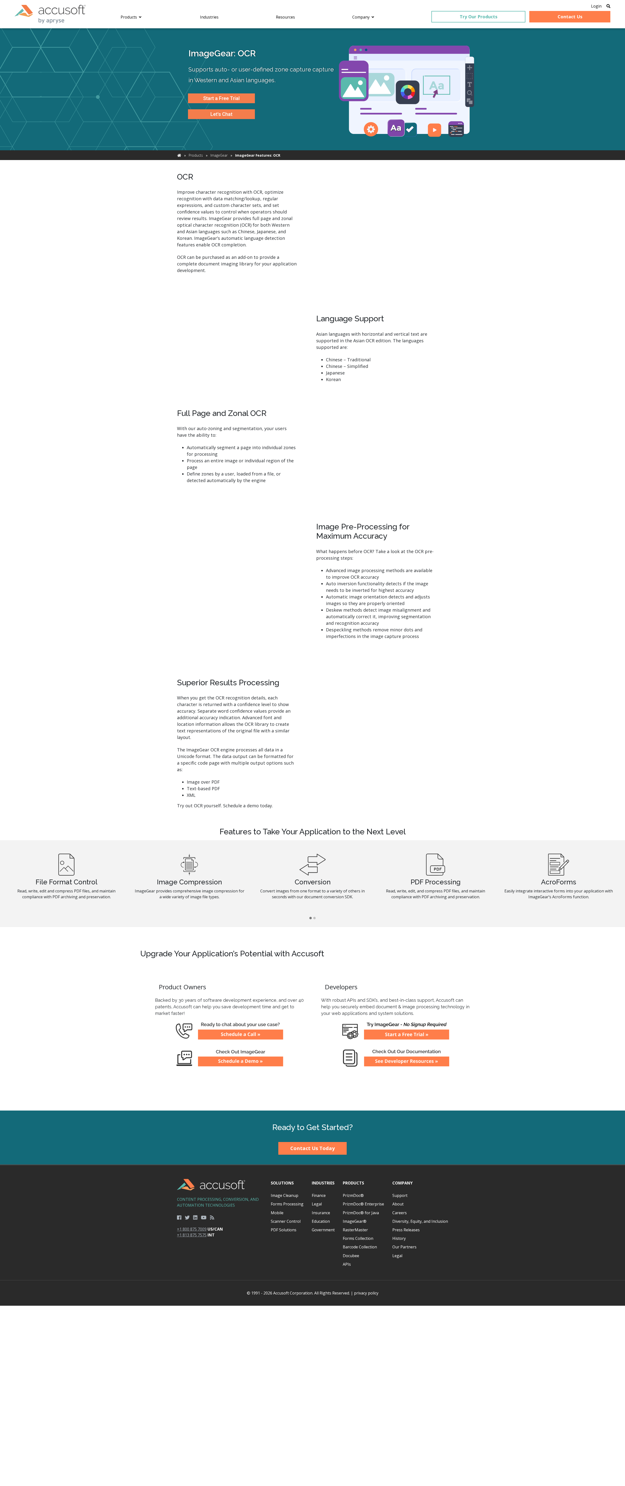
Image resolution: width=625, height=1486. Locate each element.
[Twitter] (187, 1217)
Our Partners (404, 1247)
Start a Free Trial (221, 98)
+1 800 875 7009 (192, 1229)
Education (321, 1221)
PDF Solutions (283, 1230)
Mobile (277, 1212)
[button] (310, 918)
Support (399, 1195)
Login (596, 6)
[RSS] (212, 1217)
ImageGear (219, 155)
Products (196, 155)
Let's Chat (221, 114)
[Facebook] (179, 1217)
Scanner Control (286, 1221)
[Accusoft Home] (50, 14)
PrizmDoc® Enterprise (363, 1204)
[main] (312, 569)
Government (323, 1230)
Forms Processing (287, 1204)
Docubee (351, 1255)
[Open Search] (608, 6)
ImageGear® (354, 1221)
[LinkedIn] (195, 1217)
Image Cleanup (284, 1195)
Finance (319, 1195)
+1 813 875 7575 (192, 1235)
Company (402, 1183)
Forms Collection (358, 1238)
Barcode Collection (360, 1247)
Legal (317, 1204)
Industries (323, 1183)
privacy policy (366, 1293)
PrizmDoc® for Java (361, 1212)
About (398, 1204)
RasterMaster (355, 1230)
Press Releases (406, 1230)
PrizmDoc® (353, 1195)
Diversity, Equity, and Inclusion (420, 1221)
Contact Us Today (312, 1148)
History (399, 1238)
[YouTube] (204, 1217)
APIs (347, 1264)
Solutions (282, 1183)
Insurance (321, 1212)
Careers (399, 1212)
